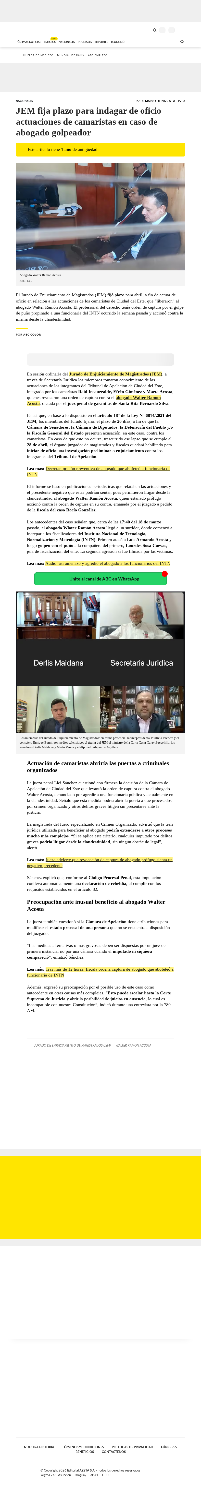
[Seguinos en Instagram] (183, 1471)
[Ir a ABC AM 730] (148, 41)
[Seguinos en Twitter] (173, 1471)
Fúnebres (169, 1447)
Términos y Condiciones (83, 1447)
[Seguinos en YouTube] (178, 1471)
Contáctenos (114, 1451)
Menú (182, 30)
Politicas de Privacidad (132, 1447)
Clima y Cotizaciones (146, 29)
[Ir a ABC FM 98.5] (167, 41)
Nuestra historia (39, 1447)
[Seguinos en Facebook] (168, 1471)
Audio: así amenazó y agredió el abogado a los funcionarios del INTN (107, 563)
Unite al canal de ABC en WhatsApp (104, 579)
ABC (25, 29)
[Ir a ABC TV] (134, 41)
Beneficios (84, 1451)
